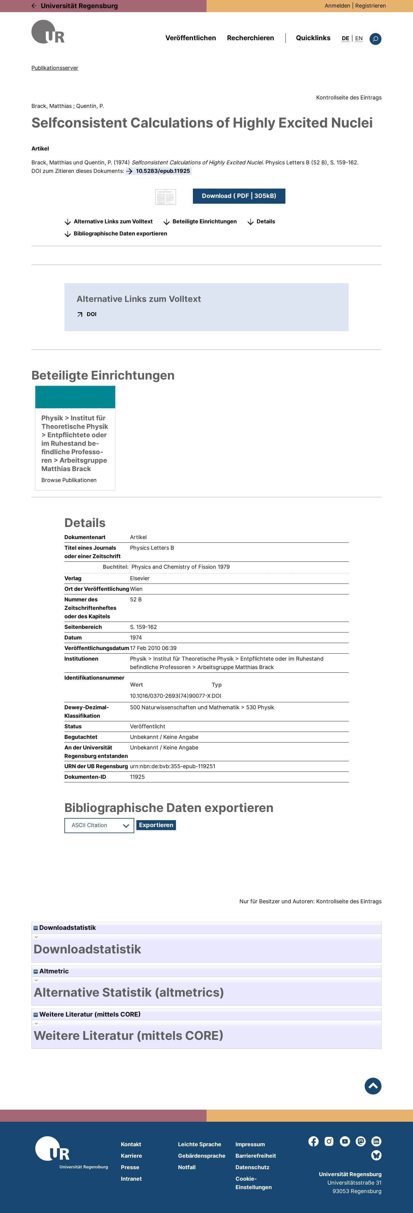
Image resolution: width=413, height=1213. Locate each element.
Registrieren (370, 5)
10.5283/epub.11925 (163, 171)
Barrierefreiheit (256, 1156)
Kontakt (131, 1144)
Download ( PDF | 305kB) (239, 195)
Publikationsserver (54, 68)
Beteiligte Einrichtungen (205, 221)
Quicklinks (313, 38)
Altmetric (53, 971)
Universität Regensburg (79, 6)
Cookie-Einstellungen (254, 1183)
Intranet (131, 1179)
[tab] (206, 949)
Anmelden (337, 5)
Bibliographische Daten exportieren (120, 233)
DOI (91, 314)
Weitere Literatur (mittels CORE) (89, 1014)
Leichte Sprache (199, 1144)
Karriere (131, 1156)
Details (266, 221)
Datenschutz (252, 1167)
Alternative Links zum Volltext (113, 221)
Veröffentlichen (190, 38)
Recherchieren (250, 38)
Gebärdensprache (202, 1156)
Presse (130, 1167)
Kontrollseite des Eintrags (349, 97)
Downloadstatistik (67, 927)
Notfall (187, 1167)
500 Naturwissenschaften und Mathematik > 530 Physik (202, 707)
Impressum (250, 1144)
